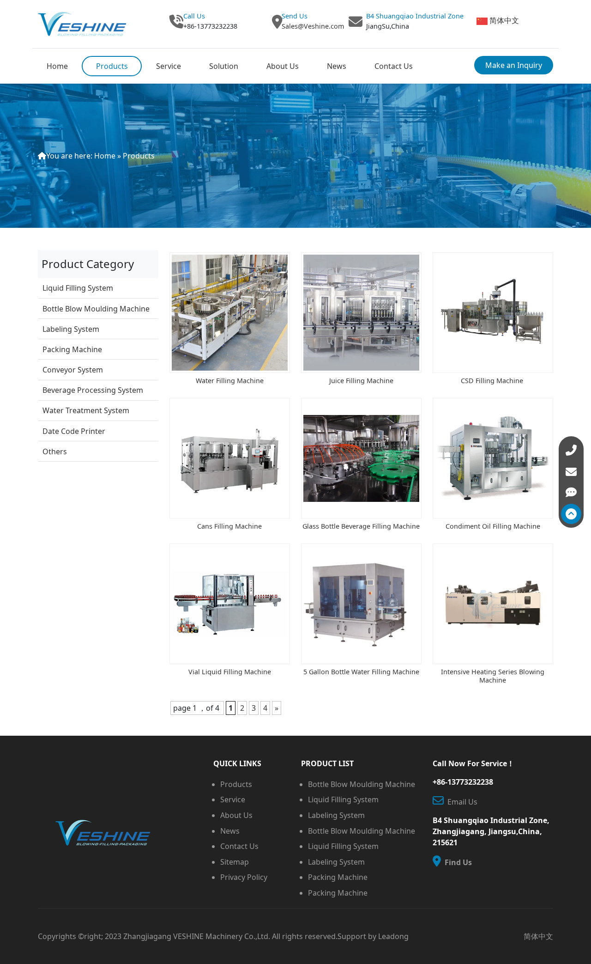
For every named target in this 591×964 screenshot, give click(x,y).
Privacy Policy (243, 877)
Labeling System (70, 329)
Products (112, 66)
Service (168, 66)
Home (57, 66)
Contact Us (393, 66)
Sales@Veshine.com (313, 26)
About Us (282, 66)
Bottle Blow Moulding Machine (96, 309)
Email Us (460, 802)
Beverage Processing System (92, 390)
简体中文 (504, 20)
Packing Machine (72, 349)
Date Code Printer (73, 431)
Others (54, 451)
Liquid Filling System (77, 288)
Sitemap (234, 862)
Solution (223, 66)
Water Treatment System (85, 410)
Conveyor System (72, 370)
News (336, 66)
